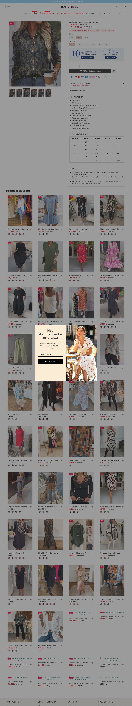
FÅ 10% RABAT (50, 361)
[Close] (95, 327)
